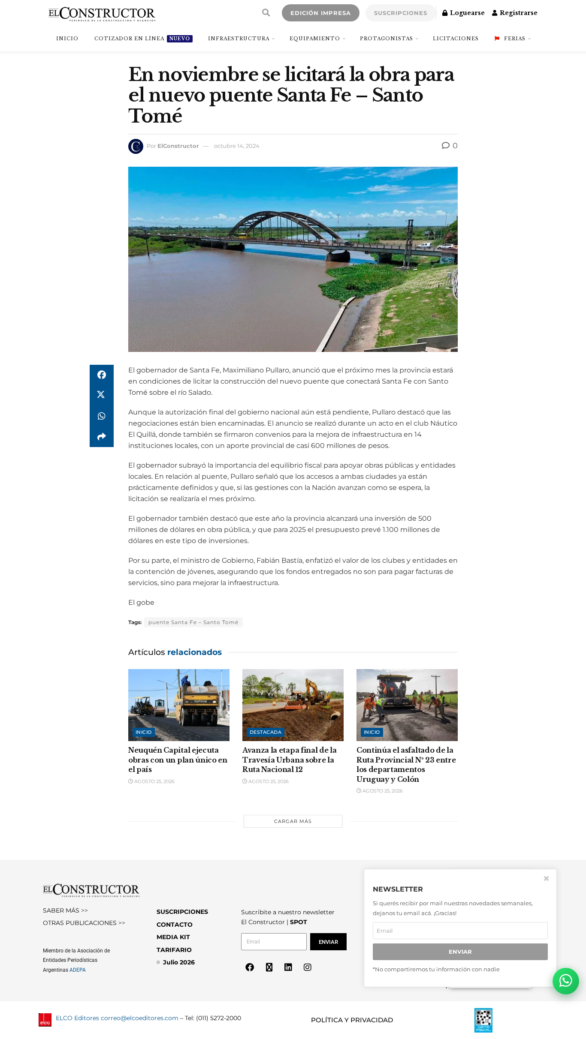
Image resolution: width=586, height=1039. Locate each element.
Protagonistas (386, 39)
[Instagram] (307, 967)
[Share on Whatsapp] (102, 416)
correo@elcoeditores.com (139, 1018)
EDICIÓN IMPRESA (320, 12)
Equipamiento (315, 39)
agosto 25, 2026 (154, 781)
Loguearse (466, 13)
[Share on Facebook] (102, 375)
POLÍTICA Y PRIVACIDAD (352, 1020)
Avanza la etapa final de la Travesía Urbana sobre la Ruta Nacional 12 (289, 760)
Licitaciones (456, 39)
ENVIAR (460, 951)
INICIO (67, 39)
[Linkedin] (288, 967)
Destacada (265, 732)
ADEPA (77, 970)
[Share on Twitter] (102, 395)
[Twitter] (269, 967)
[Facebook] (249, 967)
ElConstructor (178, 145)
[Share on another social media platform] (102, 436)
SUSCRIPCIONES (400, 12)
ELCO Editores (77, 1018)
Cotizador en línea (142, 39)
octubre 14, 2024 (237, 145)
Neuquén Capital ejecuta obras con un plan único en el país (177, 760)
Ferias (515, 39)
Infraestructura (238, 39)
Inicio (144, 732)
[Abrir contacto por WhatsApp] (566, 981)
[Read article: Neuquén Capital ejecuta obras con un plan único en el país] (179, 705)
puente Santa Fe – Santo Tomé (193, 622)
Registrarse (518, 13)
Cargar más (293, 821)
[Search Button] (266, 13)
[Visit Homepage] (101, 12)
